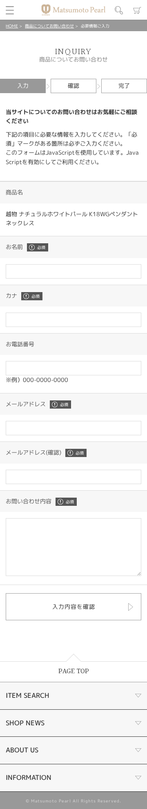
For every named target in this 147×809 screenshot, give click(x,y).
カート (137, 10)
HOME (12, 26)
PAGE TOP (73, 671)
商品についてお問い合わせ (49, 26)
